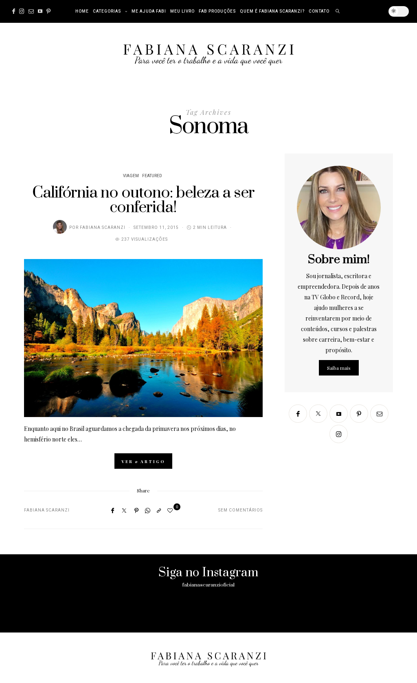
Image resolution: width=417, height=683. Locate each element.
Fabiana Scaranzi (102, 228)
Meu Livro (182, 11)
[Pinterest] (48, 11)
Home (82, 11)
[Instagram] (21, 11)
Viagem (131, 176)
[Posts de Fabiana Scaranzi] (60, 227)
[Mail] (31, 11)
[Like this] (171, 510)
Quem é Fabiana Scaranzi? (272, 11)
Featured (152, 176)
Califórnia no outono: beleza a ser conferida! (143, 200)
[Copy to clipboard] (159, 510)
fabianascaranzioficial (208, 585)
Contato (319, 11)
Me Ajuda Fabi (149, 11)
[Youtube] (40, 11)
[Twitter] (124, 510)
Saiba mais (339, 368)
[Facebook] (13, 11)
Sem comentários (240, 510)
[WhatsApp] (147, 510)
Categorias (107, 11)
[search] (337, 11)
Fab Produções (217, 11)
